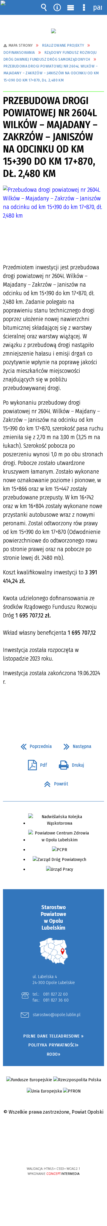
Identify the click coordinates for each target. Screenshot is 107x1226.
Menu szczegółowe (84, 7)
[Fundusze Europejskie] (29, 1079)
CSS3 (53, 1151)
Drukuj (69, 763)
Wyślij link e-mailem (63, 708)
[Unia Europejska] (44, 1091)
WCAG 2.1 (71, 1151)
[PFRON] (72, 1091)
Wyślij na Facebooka (42, 708)
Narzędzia (57, 7)
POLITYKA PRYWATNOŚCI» (53, 1045)
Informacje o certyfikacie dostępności (53, 1130)
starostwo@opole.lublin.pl (57, 1015)
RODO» (54, 1054)
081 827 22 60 (55, 994)
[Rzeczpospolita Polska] (77, 1079)
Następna (75, 744)
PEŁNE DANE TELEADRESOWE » (53, 1036)
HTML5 (44, 1151)
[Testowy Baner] (53, 31)
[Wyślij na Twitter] (53, 708)
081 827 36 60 (56, 1000)
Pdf (35, 763)
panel (97, 7)
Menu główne (70, 7)
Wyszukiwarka (44, 7)
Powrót (53, 782)
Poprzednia (34, 744)
